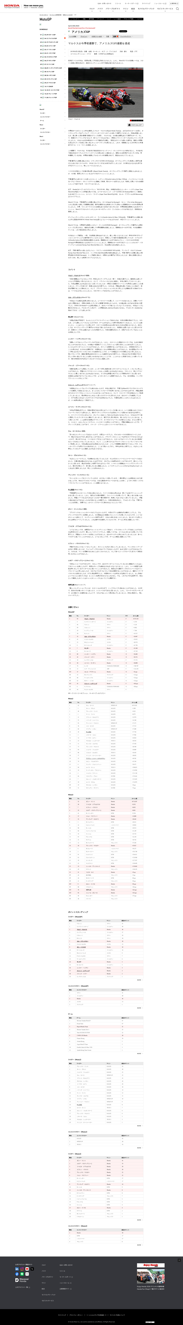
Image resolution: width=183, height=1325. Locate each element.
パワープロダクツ (113, 9)
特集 (84, 19)
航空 (133, 9)
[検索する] (177, 8)
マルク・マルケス (74, 275)
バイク (100, 9)
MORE (140, 980)
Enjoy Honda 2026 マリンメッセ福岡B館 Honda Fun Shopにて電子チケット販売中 (150, 1288)
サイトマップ (146, 3)
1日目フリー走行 (97, 36)
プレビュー (83, 36)
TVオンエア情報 (128, 19)
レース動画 (117, 19)
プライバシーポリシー (76, 1315)
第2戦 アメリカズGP (68, 14)
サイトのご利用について (117, 1315)
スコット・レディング (75, 385)
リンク (109, 19)
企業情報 (173, 3)
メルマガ (139, 19)
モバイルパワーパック (146, 9)
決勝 (114, 36)
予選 (107, 36)
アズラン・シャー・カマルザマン (95, 758)
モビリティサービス (165, 9)
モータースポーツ (131, 3)
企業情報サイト (64, 1289)
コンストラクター (45, 117)
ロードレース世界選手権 (55, 14)
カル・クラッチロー (75, 297)
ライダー (42, 113)
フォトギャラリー (125, 36)
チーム (42, 120)
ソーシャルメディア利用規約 (95, 1315)
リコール (118, 3)
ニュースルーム (159, 3)
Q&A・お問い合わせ (104, 3)
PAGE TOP (150, 1322)
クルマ (92, 9)
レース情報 (72, 36)
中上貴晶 (71, 489)
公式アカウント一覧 (21, 1287)
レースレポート (75, 19)
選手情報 (91, 19)
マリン (125, 9)
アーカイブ (100, 19)
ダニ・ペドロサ (81, 947)
